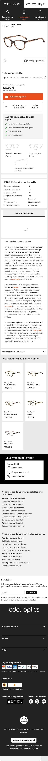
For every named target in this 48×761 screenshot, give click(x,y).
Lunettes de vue (24, 18)
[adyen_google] (35, 667)
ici (15, 597)
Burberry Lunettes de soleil (13, 526)
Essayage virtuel (37, 60)
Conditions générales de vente (19, 746)
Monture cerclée (34, 202)
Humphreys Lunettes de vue (14, 544)
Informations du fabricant (13, 352)
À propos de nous (10, 626)
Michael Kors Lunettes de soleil (15, 517)
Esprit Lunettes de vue (11, 566)
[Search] (8, 12)
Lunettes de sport (40, 18)
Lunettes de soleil (7, 18)
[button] (12, 4)
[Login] (24, 12)
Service (5, 638)
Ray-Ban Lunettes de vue (12, 538)
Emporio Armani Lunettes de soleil (17, 514)
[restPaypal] (22, 667)
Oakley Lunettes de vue (12, 541)
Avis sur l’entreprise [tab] (24, 213)
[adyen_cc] (4, 667)
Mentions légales (30, 749)
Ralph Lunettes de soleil (12, 523)
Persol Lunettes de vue (12, 553)
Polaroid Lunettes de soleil (13, 511)
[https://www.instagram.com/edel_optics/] (37, 701)
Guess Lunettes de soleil (12, 520)
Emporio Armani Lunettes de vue (16, 550)
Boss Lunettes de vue (11, 559)
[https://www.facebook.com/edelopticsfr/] (31, 701)
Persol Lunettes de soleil (12, 504)
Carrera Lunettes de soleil (13, 508)
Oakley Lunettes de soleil (13, 501)
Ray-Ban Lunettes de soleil (13, 498)
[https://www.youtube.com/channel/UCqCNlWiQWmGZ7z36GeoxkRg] (44, 701)
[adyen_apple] (28, 667)
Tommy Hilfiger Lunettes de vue (16, 563)
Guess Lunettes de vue (12, 556)
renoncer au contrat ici (24, 740)
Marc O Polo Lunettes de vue (14, 547)
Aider (4, 650)
